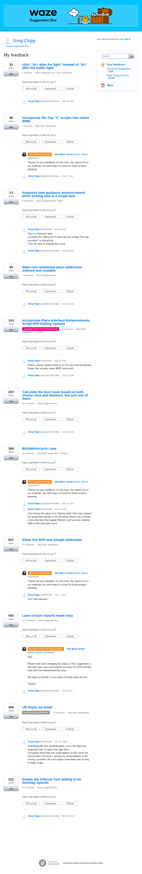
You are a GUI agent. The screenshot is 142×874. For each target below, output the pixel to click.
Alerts (60, 201)
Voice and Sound (64, 73)
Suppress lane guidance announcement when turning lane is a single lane (53, 194)
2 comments (67, 329)
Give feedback (116, 64)
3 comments (27, 275)
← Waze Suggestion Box (16, 46)
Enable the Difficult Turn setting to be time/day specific (51, 781)
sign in (127, 39)
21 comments (28, 544)
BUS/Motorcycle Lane (39, 448)
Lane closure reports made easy (47, 615)
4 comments (27, 201)
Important (52, 88)
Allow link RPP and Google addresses (52, 540)
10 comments (59, 712)
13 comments (28, 453)
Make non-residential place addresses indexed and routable (52, 268)
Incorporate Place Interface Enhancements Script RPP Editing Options (55, 322)
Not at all (33, 88)
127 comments (29, 620)
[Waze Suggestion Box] (71, 16)
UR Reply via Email (37, 707)
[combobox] (115, 56)
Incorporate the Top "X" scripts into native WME (55, 119)
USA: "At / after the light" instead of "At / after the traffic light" (54, 66)
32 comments (28, 403)
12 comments (28, 787)
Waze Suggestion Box (45, 73)
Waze (110, 85)
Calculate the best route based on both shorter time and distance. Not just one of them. (55, 395)
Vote (11, 74)
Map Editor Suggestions (45, 126)
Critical (72, 88)
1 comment (27, 73)
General (39, 332)
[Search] (132, 56)
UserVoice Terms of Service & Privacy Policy (83, 862)
